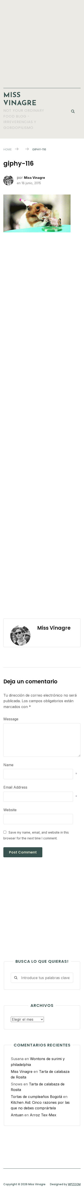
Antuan (17, 1115)
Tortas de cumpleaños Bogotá (36, 1096)
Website (10, 810)
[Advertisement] (42, 42)
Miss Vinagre (34, 178)
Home (7, 149)
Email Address (15, 787)
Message (10, 719)
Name (8, 765)
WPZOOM (74, 1184)
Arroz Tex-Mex (43, 1115)
